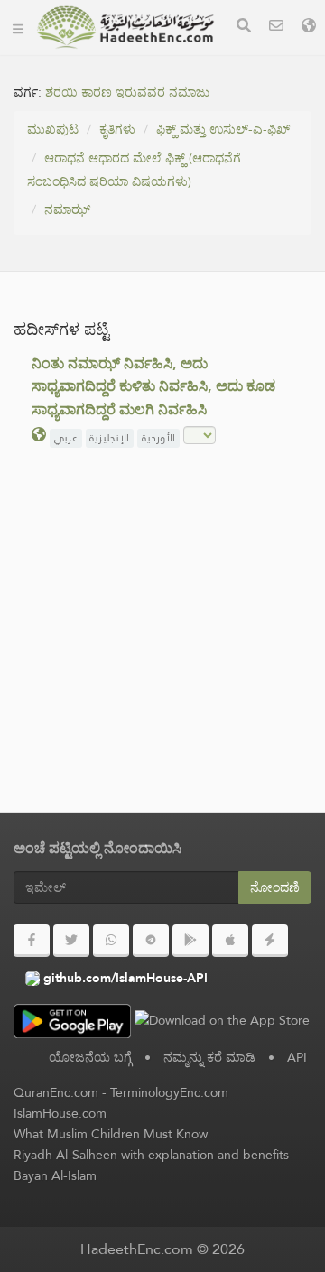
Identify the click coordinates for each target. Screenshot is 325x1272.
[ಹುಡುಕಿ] (244, 27)
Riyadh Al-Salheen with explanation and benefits (151, 1154)
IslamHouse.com (60, 1113)
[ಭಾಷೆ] (308, 27)
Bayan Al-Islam (55, 1175)
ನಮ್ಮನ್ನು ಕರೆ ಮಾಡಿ (209, 1057)
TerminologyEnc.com (169, 1092)
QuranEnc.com (56, 1092)
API (297, 1057)
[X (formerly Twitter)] (71, 940)
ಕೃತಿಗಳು (117, 129)
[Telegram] (151, 940)
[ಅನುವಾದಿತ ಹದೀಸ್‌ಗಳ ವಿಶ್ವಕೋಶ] (125, 27)
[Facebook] (32, 940)
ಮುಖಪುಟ (53, 129)
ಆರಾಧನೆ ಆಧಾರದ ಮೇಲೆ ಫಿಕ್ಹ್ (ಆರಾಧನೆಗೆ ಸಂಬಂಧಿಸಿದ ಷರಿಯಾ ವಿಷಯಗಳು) (134, 169)
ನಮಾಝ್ (67, 209)
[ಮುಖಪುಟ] (18, 27)
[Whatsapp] (111, 940)
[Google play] (190, 940)
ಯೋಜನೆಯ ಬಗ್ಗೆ (90, 1057)
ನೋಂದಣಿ (275, 887)
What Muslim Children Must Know (111, 1134)
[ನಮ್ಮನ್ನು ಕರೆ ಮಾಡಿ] (276, 27)
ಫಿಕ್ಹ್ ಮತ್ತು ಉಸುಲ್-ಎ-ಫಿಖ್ (223, 129)
